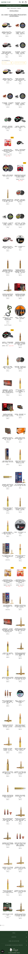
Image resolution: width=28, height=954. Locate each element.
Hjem (8, 8)
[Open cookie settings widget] (2, 951)
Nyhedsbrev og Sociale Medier (14, 945)
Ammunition (13, 8)
